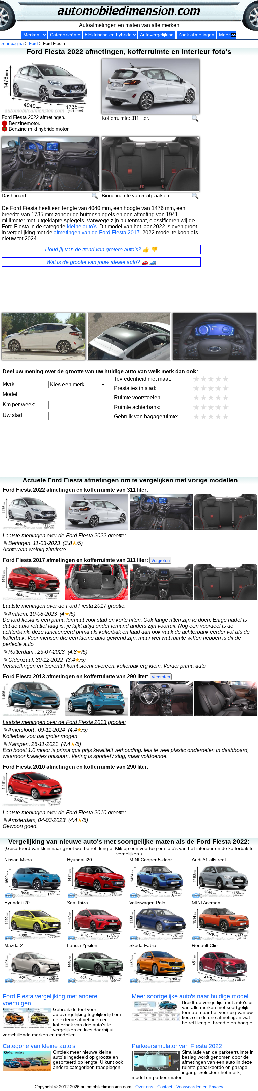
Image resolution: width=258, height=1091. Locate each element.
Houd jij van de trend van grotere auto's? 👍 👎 (101, 249)
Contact (164, 1086)
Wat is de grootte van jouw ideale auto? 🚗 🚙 (101, 262)
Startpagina (12, 43)
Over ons (144, 1086)
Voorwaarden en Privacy (199, 1086)
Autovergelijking (157, 34)
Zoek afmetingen (196, 34)
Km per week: (19, 404)
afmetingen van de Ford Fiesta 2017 (97, 232)
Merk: (9, 384)
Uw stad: (13, 415)
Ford (33, 43)
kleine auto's (82, 226)
